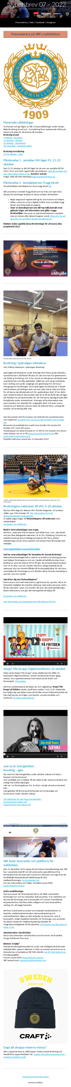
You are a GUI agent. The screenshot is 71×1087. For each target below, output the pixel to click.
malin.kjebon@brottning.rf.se (16, 436)
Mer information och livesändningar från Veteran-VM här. (29, 602)
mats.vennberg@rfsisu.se (43, 177)
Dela (32, 22)
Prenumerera (22, 22)
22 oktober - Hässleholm (14, 143)
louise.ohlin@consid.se (13, 886)
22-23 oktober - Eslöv (13, 154)
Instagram (51, 22)
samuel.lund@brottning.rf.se (41, 434)
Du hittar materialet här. (24, 698)
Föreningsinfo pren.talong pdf (17, 805)
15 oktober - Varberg (12, 140)
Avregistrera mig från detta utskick (35, 1077)
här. (50, 186)
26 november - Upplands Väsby (17, 146)
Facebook (40, 22)
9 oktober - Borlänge (12, 138)
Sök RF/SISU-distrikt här (55, 952)
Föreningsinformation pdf (15, 802)
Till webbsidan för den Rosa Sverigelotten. (22, 799)
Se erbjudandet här (30, 880)
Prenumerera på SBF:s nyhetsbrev (35, 34)
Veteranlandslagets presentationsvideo (21, 549)
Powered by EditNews (35, 1083)
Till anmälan (20, 681)
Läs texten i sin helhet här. (15, 524)
